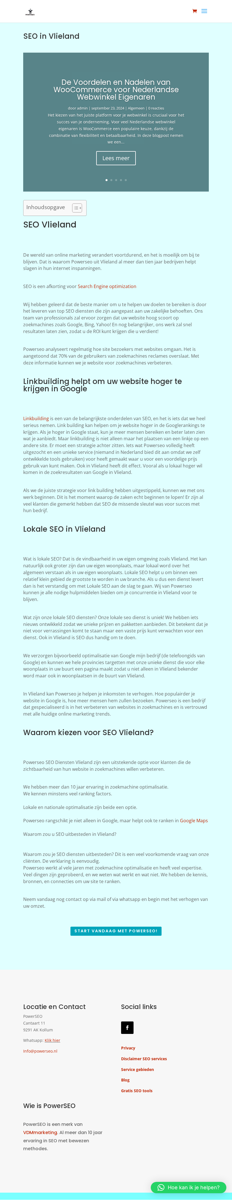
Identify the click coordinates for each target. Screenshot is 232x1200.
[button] (188, 1187)
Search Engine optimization (107, 286)
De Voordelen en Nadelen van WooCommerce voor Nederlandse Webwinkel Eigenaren (116, 89)
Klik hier (52, 1040)
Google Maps (194, 820)
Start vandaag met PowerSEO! (116, 931)
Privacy (128, 1048)
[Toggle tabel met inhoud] (74, 208)
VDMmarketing (40, 1132)
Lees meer (116, 158)
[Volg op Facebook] (127, 1027)
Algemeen (136, 108)
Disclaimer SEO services (144, 1058)
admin (82, 108)
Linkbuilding (36, 418)
